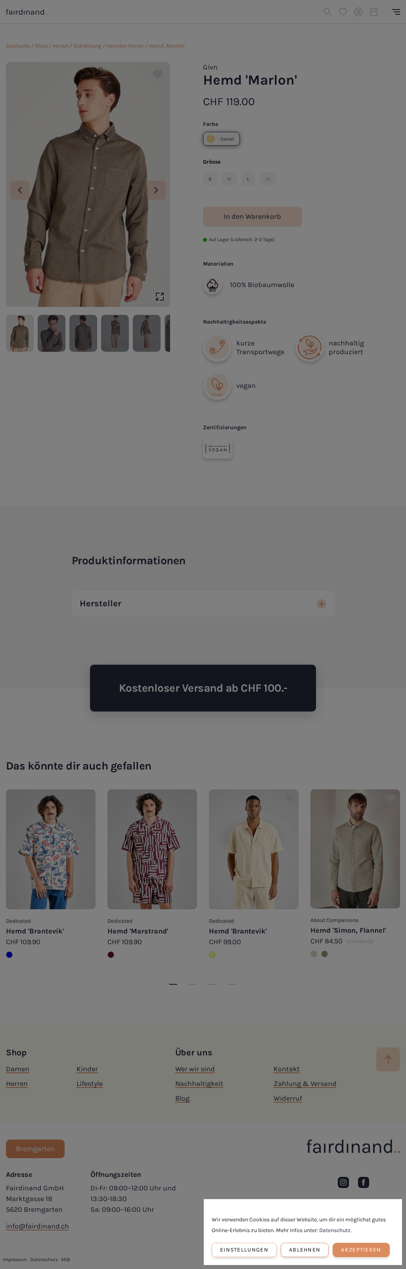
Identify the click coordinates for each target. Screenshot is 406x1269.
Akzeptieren (361, 1249)
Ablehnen (304, 1249)
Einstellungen (244, 1249)
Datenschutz (334, 1230)
